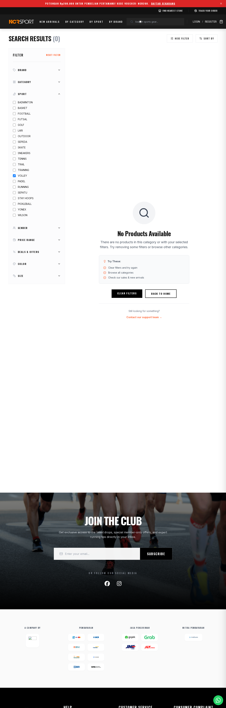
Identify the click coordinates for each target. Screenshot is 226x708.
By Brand (116, 21)
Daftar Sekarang (163, 3)
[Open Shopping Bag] (221, 21)
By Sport (96, 21)
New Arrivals (50, 21)
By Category (74, 21)
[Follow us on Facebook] (107, 583)
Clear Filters (127, 293)
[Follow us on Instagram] (119, 583)
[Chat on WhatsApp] (218, 700)
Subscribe (156, 553)
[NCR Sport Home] (21, 21)
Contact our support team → (144, 317)
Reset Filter (53, 55)
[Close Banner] (221, 3)
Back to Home (161, 293)
